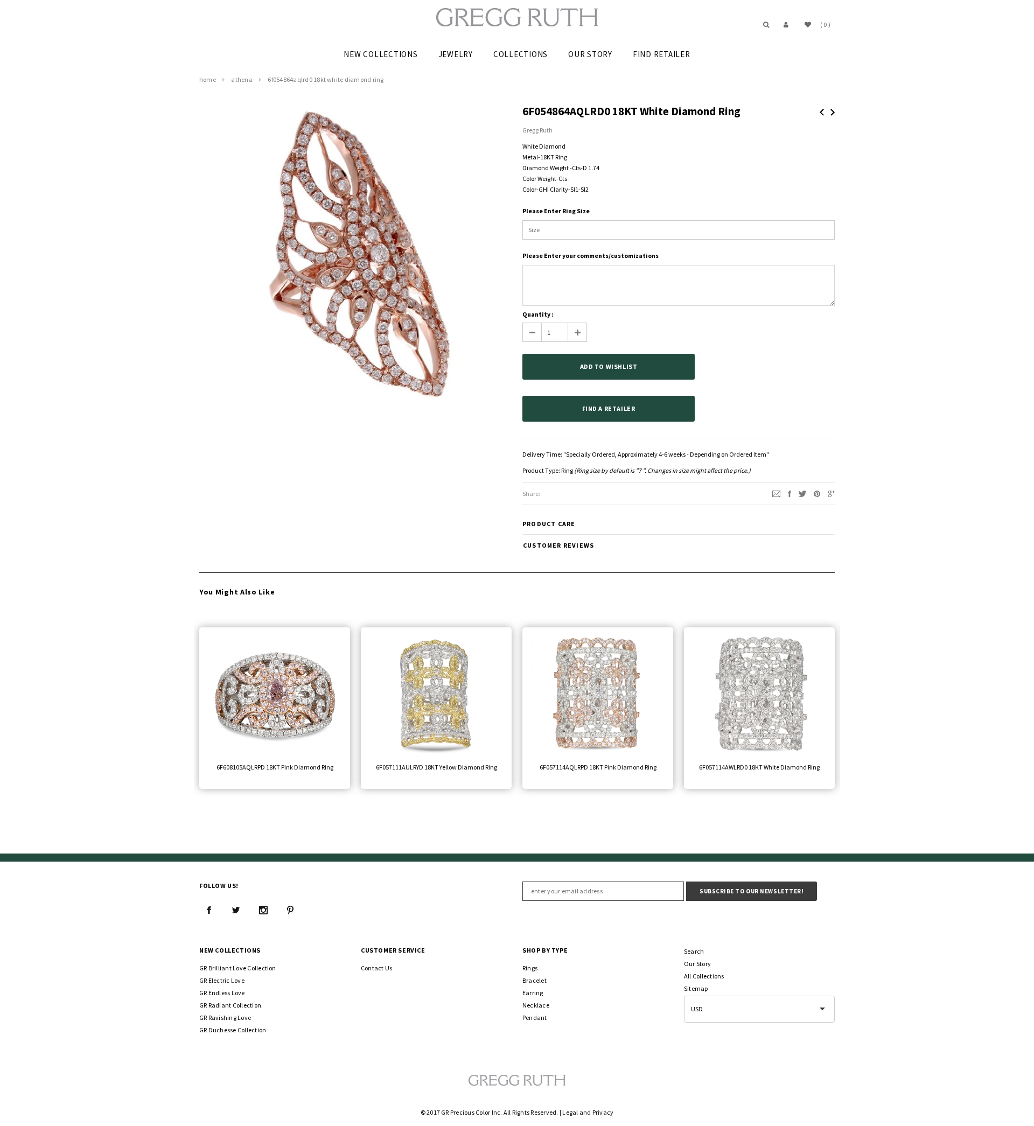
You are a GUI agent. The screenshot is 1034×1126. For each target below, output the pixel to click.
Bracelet (534, 980)
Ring (567, 470)
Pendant (534, 1017)
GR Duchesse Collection (232, 1030)
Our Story (697, 964)
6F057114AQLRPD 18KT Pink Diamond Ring (598, 767)
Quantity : (538, 314)
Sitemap (696, 988)
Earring (532, 993)
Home (207, 79)
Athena (241, 79)
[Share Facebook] (789, 493)
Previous (822, 112)
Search (694, 951)
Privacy (603, 1112)
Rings (529, 968)
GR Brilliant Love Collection (237, 968)
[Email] (776, 493)
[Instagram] (263, 910)
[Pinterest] (817, 493)
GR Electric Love (221, 980)
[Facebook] (209, 910)
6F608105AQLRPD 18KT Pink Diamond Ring (274, 767)
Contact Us (376, 968)
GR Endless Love (222, 993)
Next (832, 112)
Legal (570, 1112)
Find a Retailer (608, 408)
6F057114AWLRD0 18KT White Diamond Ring (759, 767)
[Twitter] (802, 493)
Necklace (535, 1005)
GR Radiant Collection (230, 1005)
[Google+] (831, 493)
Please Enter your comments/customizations (590, 255)
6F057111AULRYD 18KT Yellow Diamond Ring (436, 767)
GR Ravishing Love (225, 1017)
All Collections (704, 976)
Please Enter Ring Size (556, 211)
